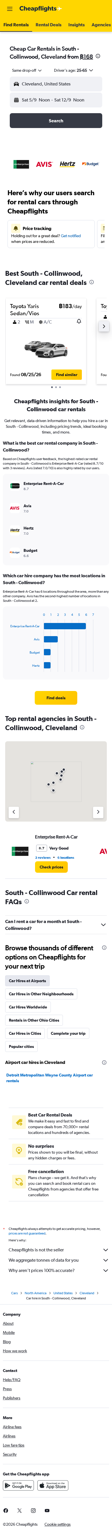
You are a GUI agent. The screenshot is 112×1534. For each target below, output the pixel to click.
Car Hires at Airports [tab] (27, 980)
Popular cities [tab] (21, 1046)
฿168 (86, 56)
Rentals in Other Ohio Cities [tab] (34, 1020)
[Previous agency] (14, 812)
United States (63, 1293)
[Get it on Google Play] (18, 1485)
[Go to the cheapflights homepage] (41, 9)
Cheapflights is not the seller (36, 1250)
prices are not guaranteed (27, 1233)
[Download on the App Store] (52, 1485)
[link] (56, 698)
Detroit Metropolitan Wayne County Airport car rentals (49, 1078)
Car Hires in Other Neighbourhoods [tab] (41, 994)
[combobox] (27, 70)
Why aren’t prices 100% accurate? (42, 1270)
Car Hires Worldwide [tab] (28, 1007)
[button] (9, 9)
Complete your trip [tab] (68, 1033)
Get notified (71, 235)
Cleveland (87, 1293)
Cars (14, 1293)
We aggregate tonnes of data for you (44, 1260)
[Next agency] (98, 812)
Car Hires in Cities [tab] (25, 1033)
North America (36, 1293)
